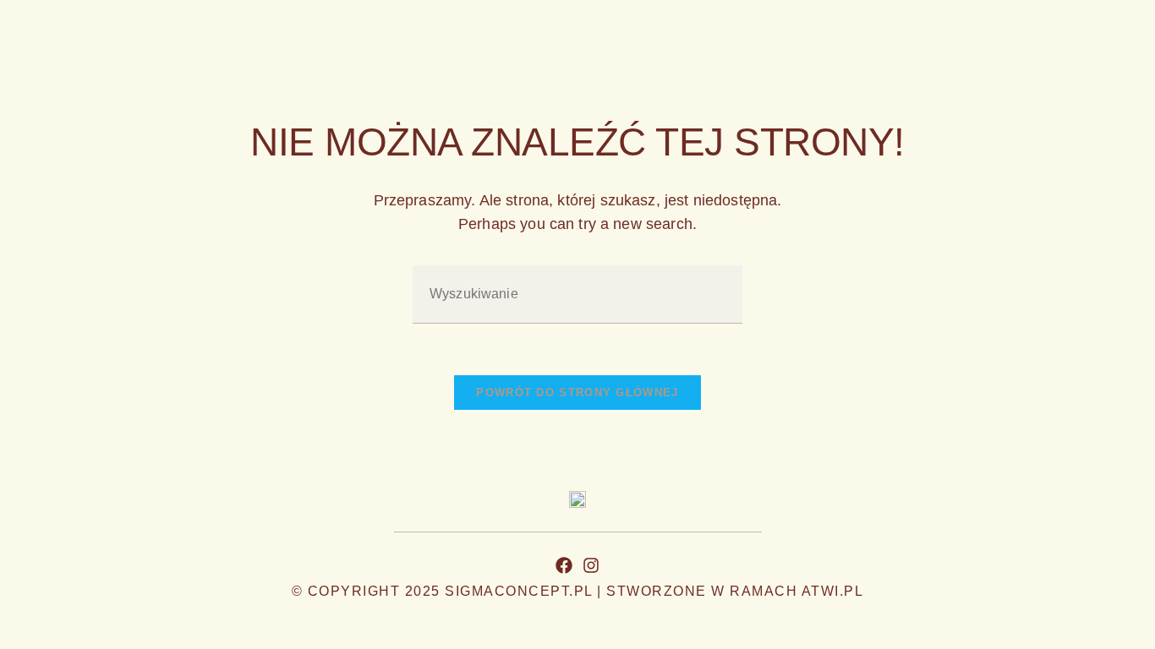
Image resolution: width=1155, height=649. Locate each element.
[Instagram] (591, 565)
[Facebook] (564, 565)
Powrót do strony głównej (577, 392)
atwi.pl (833, 591)
